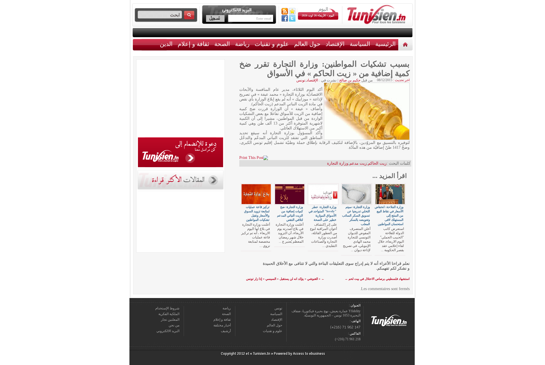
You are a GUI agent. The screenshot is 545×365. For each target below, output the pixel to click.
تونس (300, 80)
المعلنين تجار (170, 320)
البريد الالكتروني (167, 331)
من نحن (174, 325)
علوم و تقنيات (272, 44)
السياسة (360, 44)
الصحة (222, 44)
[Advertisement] (180, 99)
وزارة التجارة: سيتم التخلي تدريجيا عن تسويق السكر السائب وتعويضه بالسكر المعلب (356, 215)
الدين (166, 44)
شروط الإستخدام (167, 308)
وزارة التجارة (337, 163)
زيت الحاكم (377, 163)
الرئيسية (406, 44)
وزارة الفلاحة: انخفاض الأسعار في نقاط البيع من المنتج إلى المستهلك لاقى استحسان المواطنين (389, 215)
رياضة (242, 44)
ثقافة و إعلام (193, 44)
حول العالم (307, 44)
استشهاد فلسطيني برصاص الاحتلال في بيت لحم (377, 278)
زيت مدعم (358, 163)
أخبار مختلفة (222, 325)
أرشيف (226, 331)
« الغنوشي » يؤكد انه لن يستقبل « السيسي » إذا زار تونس (285, 278)
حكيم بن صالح (349, 80)
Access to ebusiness (309, 353)
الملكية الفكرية (168, 314)
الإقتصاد (335, 44)
